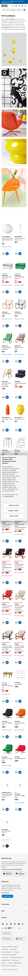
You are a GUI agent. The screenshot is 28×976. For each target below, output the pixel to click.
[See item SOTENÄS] (20, 749)
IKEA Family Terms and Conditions (9, 965)
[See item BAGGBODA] (7, 822)
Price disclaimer (5, 957)
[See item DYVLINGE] (7, 714)
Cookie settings (13, 949)
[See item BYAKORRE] (20, 675)
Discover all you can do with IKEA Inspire (12, 869)
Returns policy (15, 960)
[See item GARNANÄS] (7, 266)
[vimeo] (14, 924)
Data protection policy (6, 952)
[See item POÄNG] (7, 553)
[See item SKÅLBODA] (7, 304)
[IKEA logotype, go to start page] (4, 6)
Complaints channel (6, 960)
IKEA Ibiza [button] (7, 938)
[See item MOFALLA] (20, 442)
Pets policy (4, 963)
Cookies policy (5, 949)
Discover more (5, 892)
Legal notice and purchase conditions (10, 946)
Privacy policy (16, 952)
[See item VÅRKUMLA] (20, 374)
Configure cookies (13, 510)
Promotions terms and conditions (9, 954)
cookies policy (9, 496)
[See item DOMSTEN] (7, 442)
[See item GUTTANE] (7, 675)
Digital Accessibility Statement (15, 963)
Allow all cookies (14, 505)
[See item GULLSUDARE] (7, 229)
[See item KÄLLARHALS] (7, 410)
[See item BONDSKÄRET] (20, 229)
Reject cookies (14, 516)
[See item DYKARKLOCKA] (7, 785)
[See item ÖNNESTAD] (7, 338)
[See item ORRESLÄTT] (7, 374)
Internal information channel (16, 957)
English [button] (20, 938)
